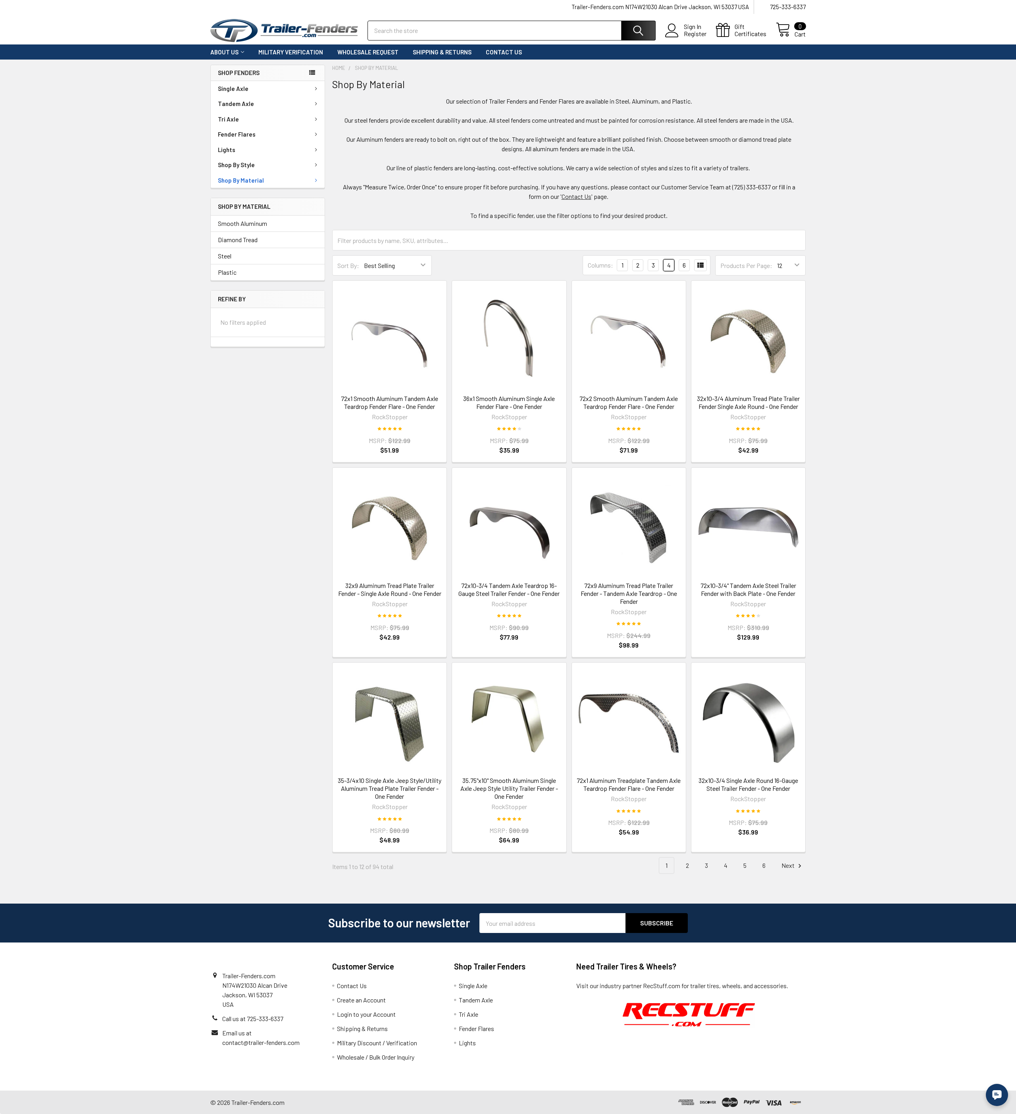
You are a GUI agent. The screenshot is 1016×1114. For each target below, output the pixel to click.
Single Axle (233, 88)
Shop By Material (241, 180)
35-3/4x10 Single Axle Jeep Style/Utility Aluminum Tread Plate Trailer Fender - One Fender (389, 788)
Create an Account (361, 1000)
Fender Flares (237, 134)
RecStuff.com (661, 985)
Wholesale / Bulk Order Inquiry (375, 1057)
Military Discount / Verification (377, 1043)
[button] (689, 1014)
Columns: (600, 265)
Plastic (227, 272)
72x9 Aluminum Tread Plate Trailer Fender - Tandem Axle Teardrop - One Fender (629, 593)
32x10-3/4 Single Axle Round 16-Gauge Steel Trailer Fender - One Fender (748, 784)
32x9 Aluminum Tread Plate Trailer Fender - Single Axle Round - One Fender (389, 589)
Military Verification (290, 52)
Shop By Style (236, 164)
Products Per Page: (746, 265)
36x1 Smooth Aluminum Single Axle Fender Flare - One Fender (509, 402)
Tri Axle (228, 119)
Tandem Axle (236, 103)
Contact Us (504, 52)
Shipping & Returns (442, 52)
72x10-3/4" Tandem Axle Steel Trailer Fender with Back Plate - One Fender (748, 589)
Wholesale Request (367, 52)
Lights (226, 149)
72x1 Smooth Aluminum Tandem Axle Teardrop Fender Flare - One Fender (389, 402)
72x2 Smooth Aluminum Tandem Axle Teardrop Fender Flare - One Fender (628, 402)
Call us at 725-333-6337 (252, 1018)
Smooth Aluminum (242, 223)
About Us (224, 52)
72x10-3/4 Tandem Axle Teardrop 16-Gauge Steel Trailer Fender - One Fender (509, 589)
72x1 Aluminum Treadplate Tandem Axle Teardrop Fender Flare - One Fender (629, 784)
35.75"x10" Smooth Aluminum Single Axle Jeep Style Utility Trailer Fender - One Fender (509, 788)
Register (695, 33)
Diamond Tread (238, 239)
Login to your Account (366, 1014)
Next (788, 865)
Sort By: (348, 265)
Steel (224, 256)
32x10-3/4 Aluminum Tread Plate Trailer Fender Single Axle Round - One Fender (748, 402)
